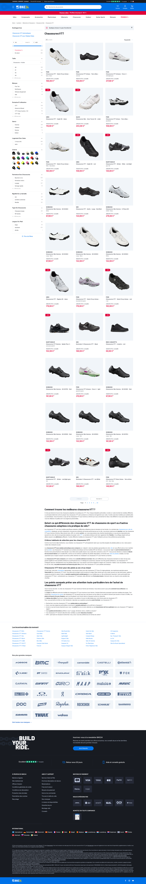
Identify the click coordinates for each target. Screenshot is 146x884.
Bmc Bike (39, 641)
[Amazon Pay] (129, 780)
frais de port (50, 845)
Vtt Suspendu (114, 631)
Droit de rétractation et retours (51, 781)
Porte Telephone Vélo (92, 645)
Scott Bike (39, 633)
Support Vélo (65, 638)
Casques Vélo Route (42, 643)
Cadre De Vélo (90, 631)
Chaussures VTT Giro (18, 636)
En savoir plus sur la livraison (59, 859)
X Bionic (112, 633)
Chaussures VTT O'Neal (18, 645)
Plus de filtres (28, 236)
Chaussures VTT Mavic (18, 638)
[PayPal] (119, 780)
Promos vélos (64, 13)
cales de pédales (114, 553)
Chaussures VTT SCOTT (19, 643)
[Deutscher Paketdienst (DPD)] (87, 802)
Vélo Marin (89, 633)
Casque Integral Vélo (67, 645)
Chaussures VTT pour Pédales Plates (23, 36)
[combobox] (119, 40)
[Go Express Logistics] (119, 802)
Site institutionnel (17, 781)
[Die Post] (98, 802)
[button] (27, 58)
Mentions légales (17, 778)
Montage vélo (46, 808)
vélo (111, 548)
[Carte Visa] (87, 780)
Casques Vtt (64, 643)
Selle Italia (64, 633)
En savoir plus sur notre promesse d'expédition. (28, 863)
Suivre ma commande (48, 793)
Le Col (112, 638)
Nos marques (46, 799)
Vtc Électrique (90, 643)
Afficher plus (17, 78)
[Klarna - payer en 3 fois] (77, 789)
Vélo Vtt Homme (90, 641)
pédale (50, 550)
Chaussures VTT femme (43, 631)
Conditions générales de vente (21, 787)
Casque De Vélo (114, 641)
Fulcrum (39, 645)
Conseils (44, 811)
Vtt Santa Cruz (65, 641)
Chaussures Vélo (40, 23)
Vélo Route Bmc (65, 631)
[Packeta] (129, 802)
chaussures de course (57, 594)
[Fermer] (132, 27)
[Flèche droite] (71, 56)
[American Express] (98, 780)
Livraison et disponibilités (50, 802)
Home (13, 23)
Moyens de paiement (48, 790)
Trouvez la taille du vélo (49, 796)
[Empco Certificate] (77, 816)
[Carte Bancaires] (108, 780)
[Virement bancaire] (87, 789)
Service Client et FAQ (48, 778)
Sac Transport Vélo (115, 636)
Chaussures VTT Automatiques (22, 33)
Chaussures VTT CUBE (18, 641)
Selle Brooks (89, 638)
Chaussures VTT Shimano (19, 633)
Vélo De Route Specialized (117, 643)
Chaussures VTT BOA (18, 631)
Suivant (98, 498)
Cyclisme (19, 23)
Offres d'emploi (17, 784)
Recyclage (15, 799)
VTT (81, 535)
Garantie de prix (47, 805)
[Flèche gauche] (47, 56)
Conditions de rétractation (20, 790)
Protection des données (19, 793)
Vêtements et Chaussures (29, 23)
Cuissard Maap (90, 636)
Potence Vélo (40, 638)
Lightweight (64, 636)
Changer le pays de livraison (76, 851)
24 (97, 502)
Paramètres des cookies (19, 796)
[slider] (13, 46)
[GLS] (108, 802)
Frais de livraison (47, 787)
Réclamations (46, 784)
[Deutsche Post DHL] (77, 802)
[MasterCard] (77, 780)
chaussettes (60, 570)
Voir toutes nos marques (21, 722)
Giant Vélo (39, 636)
